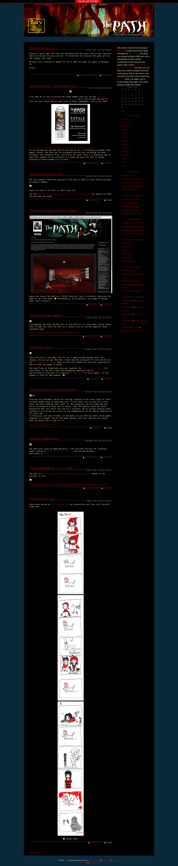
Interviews (124, 133)
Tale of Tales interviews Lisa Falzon (132, 226)
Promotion (96, 200)
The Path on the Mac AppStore (45, 315)
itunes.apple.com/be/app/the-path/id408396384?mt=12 (55, 333)
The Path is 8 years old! (41, 48)
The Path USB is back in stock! (46, 174)
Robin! (123, 250)
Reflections (95, 843)
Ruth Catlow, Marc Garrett (60, 451)
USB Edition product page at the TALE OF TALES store (64, 194)
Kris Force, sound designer (129, 203)
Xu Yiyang (116, 860)
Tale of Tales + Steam (41, 347)
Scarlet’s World (126, 257)
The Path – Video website (129, 190)
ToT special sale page (44, 362)
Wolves (123, 166)
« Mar (122, 111)
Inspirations (125, 130)
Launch (123, 137)
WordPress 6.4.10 (93, 860)
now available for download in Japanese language (66, 474)
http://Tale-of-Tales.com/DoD (44, 424)
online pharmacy (126, 314)
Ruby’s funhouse (126, 254)
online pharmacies (126, 300)
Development (125, 126)
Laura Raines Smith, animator (130, 206)
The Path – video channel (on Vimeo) (132, 186)
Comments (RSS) (94, 863)
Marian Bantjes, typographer (130, 210)
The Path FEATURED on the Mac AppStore (53, 210)
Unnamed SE (106, 860)
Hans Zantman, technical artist (130, 199)
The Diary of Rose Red (128, 261)
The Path (121, 51)
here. (46, 454)
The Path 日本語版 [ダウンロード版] (51, 468)
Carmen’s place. (126, 243)
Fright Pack (76, 373)
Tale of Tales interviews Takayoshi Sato (133, 234)
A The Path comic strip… (43, 498)
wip (122, 162)
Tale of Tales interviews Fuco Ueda (132, 223)
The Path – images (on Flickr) (130, 182)
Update (93, 75)
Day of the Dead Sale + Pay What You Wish (53, 389)
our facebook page (60, 504)
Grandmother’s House (128, 175)
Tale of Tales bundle (92, 368)
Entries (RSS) (82, 863)
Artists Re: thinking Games (44, 438)
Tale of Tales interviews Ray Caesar (132, 230)
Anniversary (84, 75)
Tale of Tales (134, 53)
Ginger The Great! (127, 247)
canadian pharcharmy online (130, 327)
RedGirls (124, 144)
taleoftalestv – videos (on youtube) (132, 179)
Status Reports (125, 151)
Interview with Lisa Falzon (129, 330)
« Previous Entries (35, 853)
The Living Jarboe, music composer (132, 214)
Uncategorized (92, 163)
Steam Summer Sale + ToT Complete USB (52, 86)
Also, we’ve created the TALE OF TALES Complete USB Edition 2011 (62, 148)
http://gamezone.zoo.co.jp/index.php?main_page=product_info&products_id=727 (67, 484)
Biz (89, 200)
